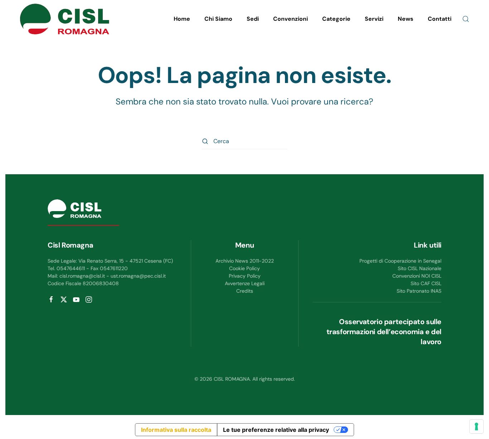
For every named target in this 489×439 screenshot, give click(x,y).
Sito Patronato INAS (419, 291)
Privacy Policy (245, 276)
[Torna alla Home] (64, 19)
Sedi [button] (253, 19)
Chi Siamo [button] (218, 19)
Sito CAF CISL (426, 283)
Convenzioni (290, 19)
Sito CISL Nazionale (419, 268)
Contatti (439, 19)
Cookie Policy (244, 268)
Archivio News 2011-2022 (245, 261)
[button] (465, 19)
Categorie (336, 19)
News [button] (405, 19)
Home (182, 19)
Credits (244, 291)
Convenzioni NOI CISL (416, 276)
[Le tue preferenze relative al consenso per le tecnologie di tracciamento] (476, 426)
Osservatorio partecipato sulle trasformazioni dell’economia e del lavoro (383, 331)
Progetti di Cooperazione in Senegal (400, 261)
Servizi (374, 19)
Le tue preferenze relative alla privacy (276, 429)
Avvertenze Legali (245, 283)
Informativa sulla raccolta (176, 429)
